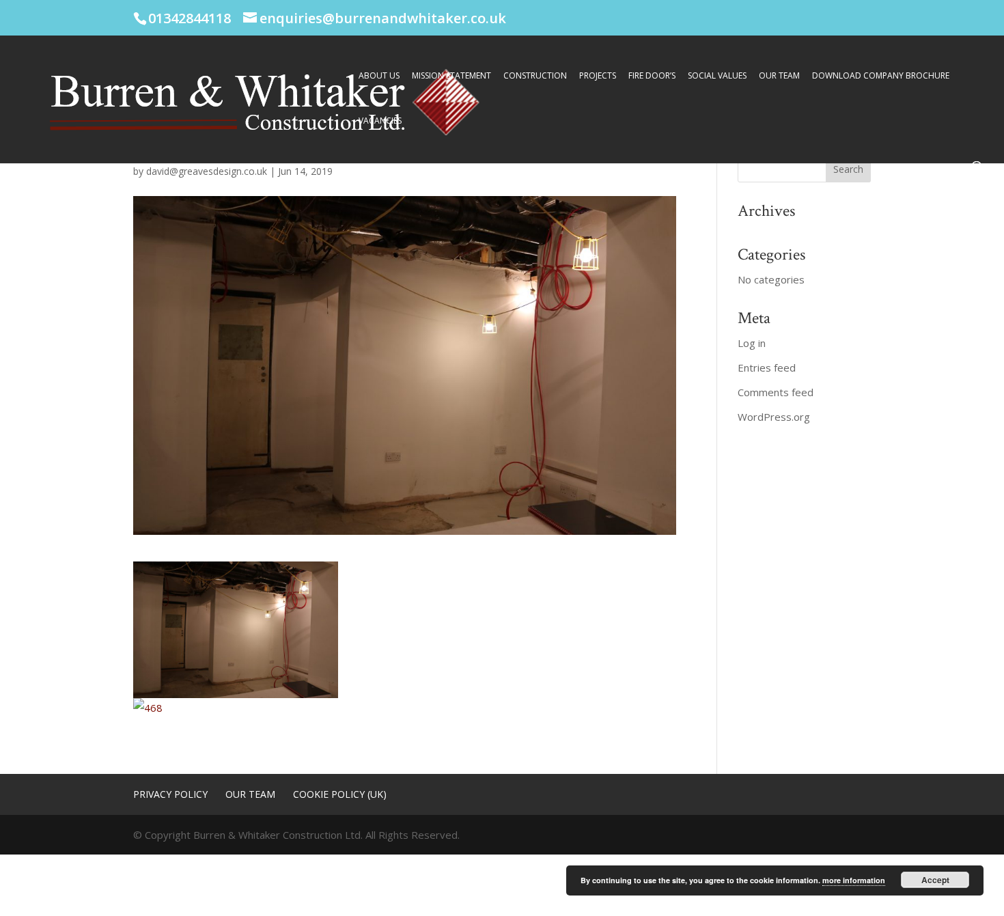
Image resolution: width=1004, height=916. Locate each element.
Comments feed (775, 392)
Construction (535, 76)
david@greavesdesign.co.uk (206, 171)
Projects (597, 76)
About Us (379, 76)
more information (853, 880)
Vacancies (380, 121)
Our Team (779, 76)
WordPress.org (774, 417)
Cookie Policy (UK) (340, 794)
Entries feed (767, 367)
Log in (752, 343)
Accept (935, 880)
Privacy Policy (170, 794)
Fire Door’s (651, 76)
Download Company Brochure (880, 76)
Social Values (717, 76)
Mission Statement (451, 76)
